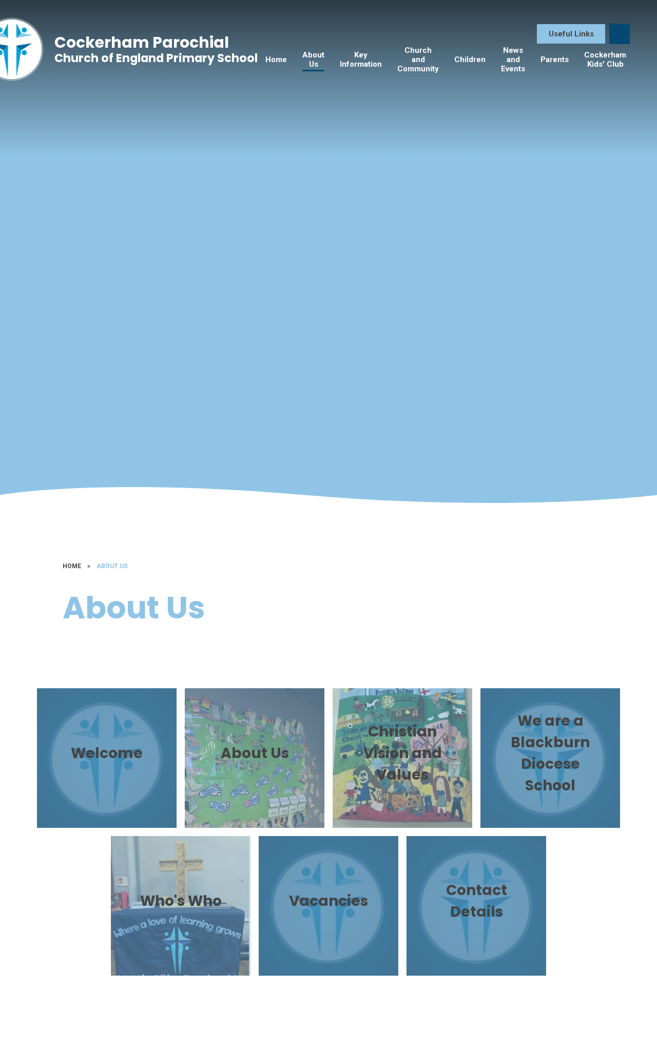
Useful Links (571, 33)
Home (72, 566)
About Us (112, 566)
